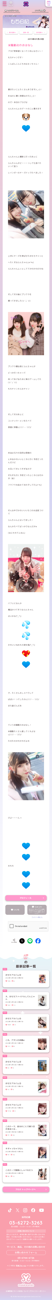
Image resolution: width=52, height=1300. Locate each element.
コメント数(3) (37, 917)
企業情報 (9, 1291)
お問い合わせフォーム (26, 1252)
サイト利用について (21, 1291)
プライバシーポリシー (37, 1291)
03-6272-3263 (26, 1223)
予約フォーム (21, 1266)
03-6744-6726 (26, 1257)
